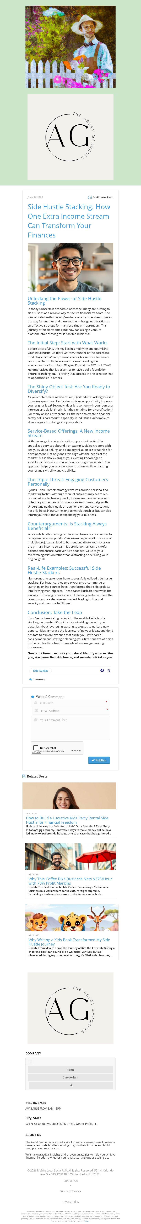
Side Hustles (40, 670)
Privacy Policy (70, 1202)
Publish (100, 760)
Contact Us (70, 1181)
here (87, 1221)
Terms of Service (70, 1191)
